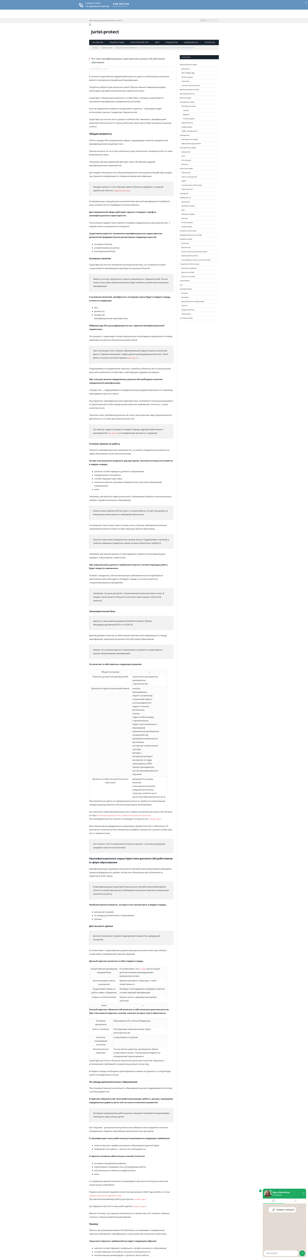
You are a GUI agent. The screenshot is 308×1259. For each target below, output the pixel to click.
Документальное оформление (192, 301)
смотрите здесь (140, 1202)
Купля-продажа (187, 77)
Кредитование (186, 127)
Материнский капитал (189, 256)
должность (133, 357)
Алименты (185, 243)
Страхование (184, 280)
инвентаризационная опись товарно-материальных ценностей (127, 815)
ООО (183, 156)
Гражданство (172, 42)
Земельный (185, 172)
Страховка (185, 81)
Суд (181, 285)
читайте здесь (156, 819)
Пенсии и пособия (188, 276)
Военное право (185, 98)
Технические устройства (190, 85)
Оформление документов (191, 143)
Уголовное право (186, 318)
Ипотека (184, 218)
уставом (143, 968)
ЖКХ (183, 210)
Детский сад (185, 247)
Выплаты (184, 293)
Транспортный (186, 189)
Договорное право (188, 106)
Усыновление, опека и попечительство (196, 260)
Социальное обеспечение (189, 264)
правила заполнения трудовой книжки (107, 1192)
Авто (157, 42)
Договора (185, 297)
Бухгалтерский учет (139, 42)
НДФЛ (183, 181)
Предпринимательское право (191, 235)
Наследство (97, 42)
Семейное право (186, 239)
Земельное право (188, 214)
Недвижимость (191, 42)
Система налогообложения (191, 185)
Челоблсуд (209, 42)
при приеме (113, 433)
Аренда (186, 110)
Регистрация (186, 160)
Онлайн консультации (188, 231)
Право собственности (189, 131)
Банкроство (185, 152)
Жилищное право (188, 206)
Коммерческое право (188, 148)
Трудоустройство (187, 310)
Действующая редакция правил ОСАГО (105, 20)
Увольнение (186, 314)
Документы (185, 69)
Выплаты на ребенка (189, 268)
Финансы (184, 164)
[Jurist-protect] (104, 31)
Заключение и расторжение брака (194, 251)
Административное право (189, 89)
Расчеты (184, 305)
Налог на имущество (189, 177)
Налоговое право (186, 168)
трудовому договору (123, 190)
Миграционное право (189, 139)
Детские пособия (187, 272)
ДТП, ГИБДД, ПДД (187, 73)
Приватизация (186, 227)
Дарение (186, 114)
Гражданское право (187, 102)
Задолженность (187, 123)
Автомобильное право (188, 64)
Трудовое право (116, 42)
